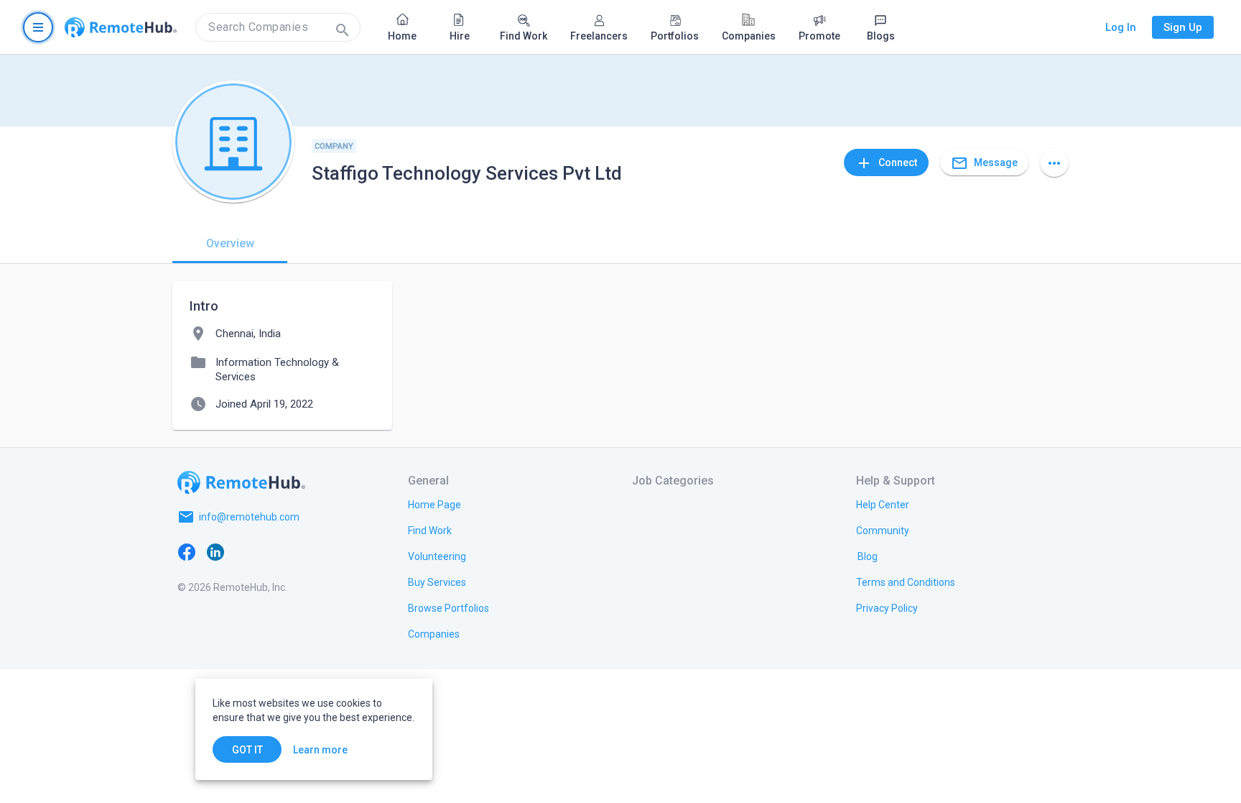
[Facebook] (186, 551)
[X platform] (244, 551)
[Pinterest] (301, 551)
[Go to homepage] (121, 27)
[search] (278, 27)
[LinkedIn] (215, 551)
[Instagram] (273, 551)
